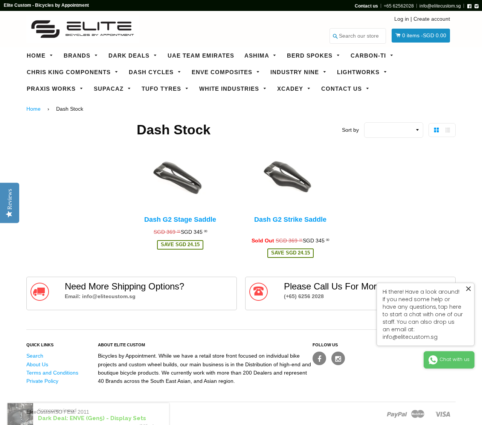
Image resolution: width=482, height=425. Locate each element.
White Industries (230, 88)
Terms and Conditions (52, 373)
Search (34, 356)
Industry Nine (295, 72)
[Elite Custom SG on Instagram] (338, 358)
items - (424, 35)
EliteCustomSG (44, 412)
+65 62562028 (399, 6)
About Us (37, 364)
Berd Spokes (310, 55)
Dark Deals (129, 55)
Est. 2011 (78, 412)
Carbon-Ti (369, 55)
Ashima (257, 55)
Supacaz (109, 88)
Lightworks (359, 72)
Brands (78, 55)
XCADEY (291, 88)
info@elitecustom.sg (440, 6)
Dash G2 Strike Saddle (290, 219)
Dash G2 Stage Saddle (180, 219)
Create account (431, 19)
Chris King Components (70, 72)
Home (37, 55)
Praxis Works (52, 88)
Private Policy (42, 381)
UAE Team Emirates (201, 55)
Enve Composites (223, 72)
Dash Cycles (152, 72)
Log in (401, 19)
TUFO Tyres (162, 88)
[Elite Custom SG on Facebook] (319, 358)
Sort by (350, 130)
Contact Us (342, 88)
